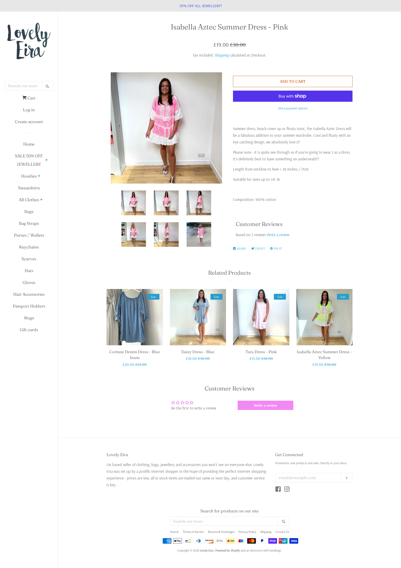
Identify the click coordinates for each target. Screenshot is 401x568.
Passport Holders (29, 306)
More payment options (292, 108)
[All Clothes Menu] (41, 200)
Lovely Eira (206, 550)
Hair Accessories (29, 294)
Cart (31, 98)
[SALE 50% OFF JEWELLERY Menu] (46, 160)
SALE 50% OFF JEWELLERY (29, 160)
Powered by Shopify (227, 550)
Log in (29, 109)
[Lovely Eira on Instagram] (287, 489)
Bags (28, 211)
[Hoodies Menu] (39, 176)
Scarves (29, 258)
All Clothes (29, 199)
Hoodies (29, 176)
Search (174, 531)
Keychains (29, 247)
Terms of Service (193, 531)
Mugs (29, 317)
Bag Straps (29, 223)
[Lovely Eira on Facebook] (278, 489)
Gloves (29, 282)
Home (29, 144)
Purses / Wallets (29, 235)
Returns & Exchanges (221, 531)
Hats (29, 270)
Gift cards (29, 329)
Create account (29, 121)
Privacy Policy (247, 531)
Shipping (222, 55)
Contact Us (282, 531)
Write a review (278, 234)
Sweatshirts (29, 187)
